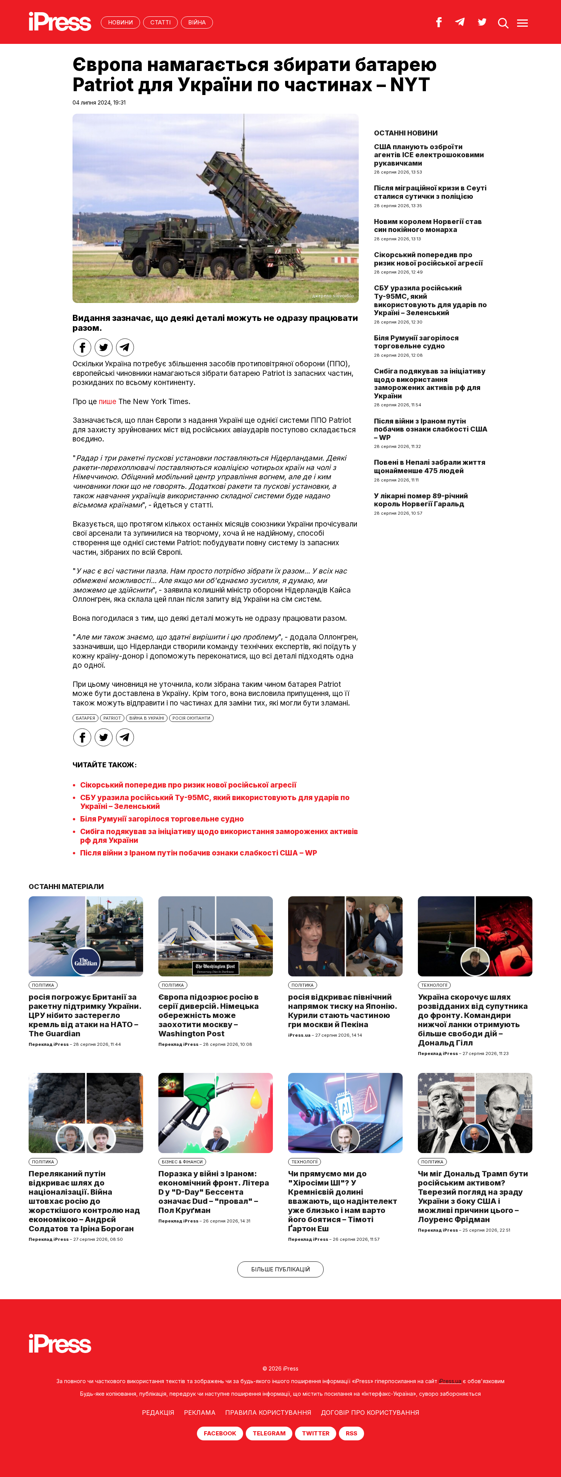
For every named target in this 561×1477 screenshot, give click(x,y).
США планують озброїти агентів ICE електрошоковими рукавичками (429, 155)
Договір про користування (370, 1412)
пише (107, 401)
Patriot (112, 718)
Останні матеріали (66, 887)
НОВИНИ (120, 22)
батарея (85, 718)
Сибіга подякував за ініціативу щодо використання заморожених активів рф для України (429, 383)
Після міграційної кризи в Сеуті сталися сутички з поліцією (430, 192)
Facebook (220, 1433)
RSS (351, 1433)
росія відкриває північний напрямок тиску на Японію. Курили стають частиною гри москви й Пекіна (342, 1010)
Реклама (200, 1412)
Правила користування (268, 1412)
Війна (197, 22)
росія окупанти (191, 718)
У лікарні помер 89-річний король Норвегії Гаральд (421, 500)
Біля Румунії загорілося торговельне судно (162, 819)
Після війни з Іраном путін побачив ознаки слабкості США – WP (198, 853)
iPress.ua (450, 1381)
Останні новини (406, 133)
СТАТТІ (160, 22)
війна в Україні (146, 718)
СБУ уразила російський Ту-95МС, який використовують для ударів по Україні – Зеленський (430, 300)
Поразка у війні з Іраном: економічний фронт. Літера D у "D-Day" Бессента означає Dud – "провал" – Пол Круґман (213, 1192)
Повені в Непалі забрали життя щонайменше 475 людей (429, 466)
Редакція (158, 1412)
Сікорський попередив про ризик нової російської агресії (188, 785)
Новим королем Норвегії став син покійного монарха (428, 225)
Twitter (315, 1433)
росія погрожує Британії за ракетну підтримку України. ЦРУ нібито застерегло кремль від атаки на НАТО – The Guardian (85, 1015)
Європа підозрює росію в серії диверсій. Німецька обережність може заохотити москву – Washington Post (208, 1015)
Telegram (269, 1433)
